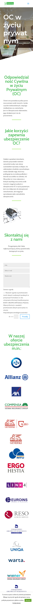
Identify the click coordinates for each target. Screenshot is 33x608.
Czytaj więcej (16, 603)
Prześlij (25, 317)
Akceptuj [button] (28, 600)
